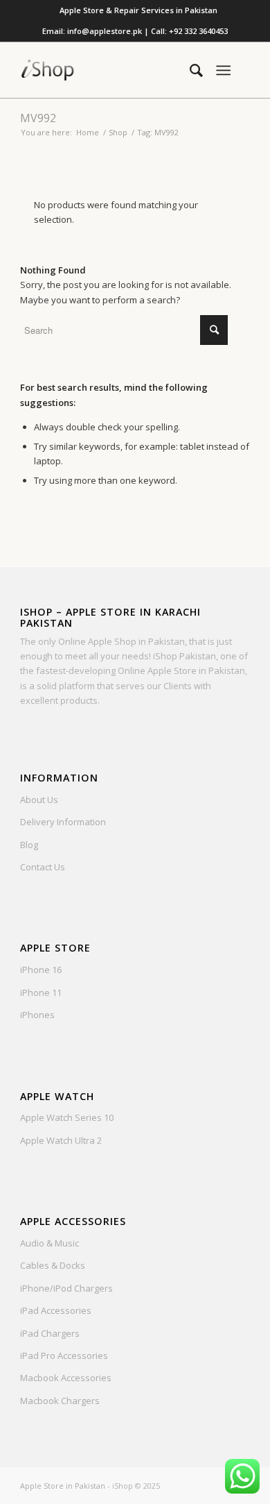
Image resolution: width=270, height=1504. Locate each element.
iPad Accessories (55, 1310)
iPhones (37, 1014)
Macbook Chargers (60, 1400)
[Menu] (223, 70)
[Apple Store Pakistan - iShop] (112, 70)
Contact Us (42, 867)
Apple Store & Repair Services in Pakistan (138, 10)
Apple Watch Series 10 (67, 1117)
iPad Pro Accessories (64, 1355)
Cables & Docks (52, 1265)
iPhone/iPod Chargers (66, 1288)
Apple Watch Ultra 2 (61, 1140)
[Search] (189, 70)
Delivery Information (63, 822)
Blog (29, 844)
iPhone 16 (41, 969)
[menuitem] (138, 10)
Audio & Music (49, 1243)
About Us (39, 799)
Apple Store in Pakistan (62, 1485)
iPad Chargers (50, 1333)
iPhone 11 (41, 992)
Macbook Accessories (65, 1377)
